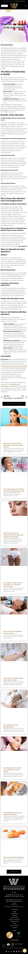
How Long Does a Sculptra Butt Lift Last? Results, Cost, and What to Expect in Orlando (12, 584)
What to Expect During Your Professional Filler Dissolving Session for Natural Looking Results (13, 535)
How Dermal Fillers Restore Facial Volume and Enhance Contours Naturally (12, 769)
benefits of (18, 122)
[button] (14, 872)
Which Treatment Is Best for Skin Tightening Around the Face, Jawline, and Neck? (13, 445)
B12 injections (5, 110)
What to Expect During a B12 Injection (13, 857)
